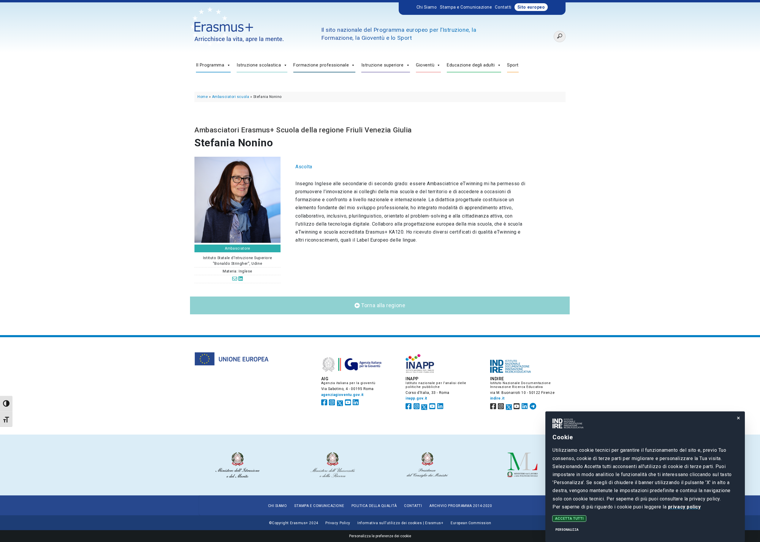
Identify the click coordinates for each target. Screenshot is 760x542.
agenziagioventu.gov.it (342, 395)
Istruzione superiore (382, 65)
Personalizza (567, 529)
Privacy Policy (337, 523)
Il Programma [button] (210, 65)
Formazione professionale (321, 65)
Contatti (503, 7)
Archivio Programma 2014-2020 (460, 506)
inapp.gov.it (416, 398)
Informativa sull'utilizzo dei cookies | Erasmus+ (400, 523)
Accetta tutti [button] (569, 518)
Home (202, 97)
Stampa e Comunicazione (466, 7)
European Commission (471, 523)
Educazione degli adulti (471, 65)
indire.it (497, 398)
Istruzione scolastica (259, 65)
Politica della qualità (374, 506)
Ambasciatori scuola (230, 97)
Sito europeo (531, 7)
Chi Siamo (427, 7)
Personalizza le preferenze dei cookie (380, 536)
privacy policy (684, 507)
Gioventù (425, 65)
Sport (513, 65)
